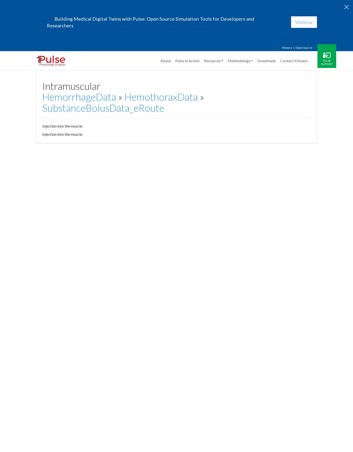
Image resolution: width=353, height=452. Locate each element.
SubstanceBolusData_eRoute (103, 108)
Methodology (239, 60)
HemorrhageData (79, 97)
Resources (212, 60)
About (165, 60)
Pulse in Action (187, 60)
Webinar (304, 22)
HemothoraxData (161, 97)
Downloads (266, 60)
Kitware (287, 47)
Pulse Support (327, 62)
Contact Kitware (294, 60)
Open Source (303, 47)
